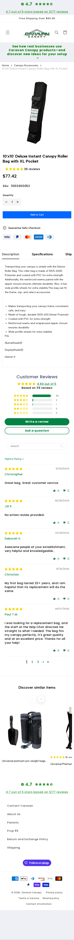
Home (5, 65)
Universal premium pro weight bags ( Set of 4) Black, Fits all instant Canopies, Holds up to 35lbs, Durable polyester (25, 761)
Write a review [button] (37, 422)
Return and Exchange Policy (27, 839)
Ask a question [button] (37, 431)
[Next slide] (41, 699)
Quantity (8, 195)
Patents (13, 822)
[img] (13, 469)
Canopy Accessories (26, 65)
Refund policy (51, 898)
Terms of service (28, 898)
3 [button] (38, 662)
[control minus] (5, 202)
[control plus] (18, 202)
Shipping (13, 847)
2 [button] (32, 662)
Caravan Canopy (31, 892)
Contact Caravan (20, 806)
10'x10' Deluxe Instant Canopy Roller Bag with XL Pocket (34, 68)
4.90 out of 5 (46, 384)
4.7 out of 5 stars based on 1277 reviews (37, 12)
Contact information (39, 904)
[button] (7, 32)
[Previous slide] (33, 699)
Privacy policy (54, 892)
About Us (13, 814)
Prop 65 (12, 831)
